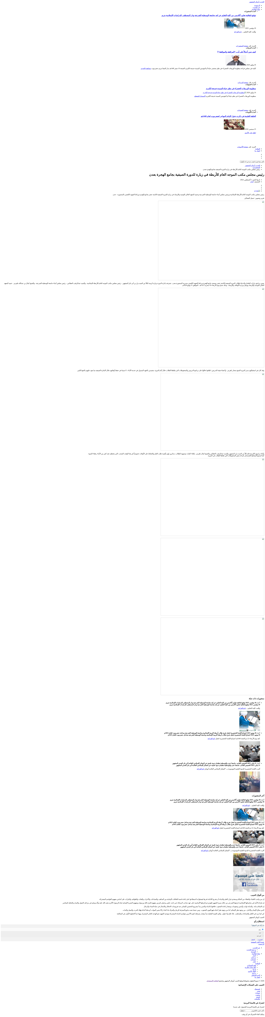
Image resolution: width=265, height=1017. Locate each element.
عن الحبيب (256, 7)
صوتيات (253, 959)
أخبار (252, 182)
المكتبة (257, 149)
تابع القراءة (238, 32)
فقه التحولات (251, 965)
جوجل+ (257, 993)
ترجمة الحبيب (251, 950)
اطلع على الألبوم (250, 133)
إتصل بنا (257, 151)
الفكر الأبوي (252, 971)
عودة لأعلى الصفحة (257, 942)
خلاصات (257, 999)
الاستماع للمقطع (200, 96)
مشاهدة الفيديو (146, 68)
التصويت (260, 939)
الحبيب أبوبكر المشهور (256, 2)
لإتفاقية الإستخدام (213, 981)
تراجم (254, 973)
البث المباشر (255, 975)
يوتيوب (257, 995)
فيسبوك (257, 989)
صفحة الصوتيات (242, 110)
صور (254, 961)
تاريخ (254, 969)
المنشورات (256, 167)
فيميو (258, 997)
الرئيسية (257, 5)
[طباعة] (257, 191)
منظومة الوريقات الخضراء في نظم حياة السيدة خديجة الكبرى (231, 88)
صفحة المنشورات (242, 46)
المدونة (253, 952)
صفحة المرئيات (243, 82)
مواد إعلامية (256, 9)
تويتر (258, 991)
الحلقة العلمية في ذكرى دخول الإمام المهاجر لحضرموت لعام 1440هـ (228, 116)
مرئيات (253, 957)
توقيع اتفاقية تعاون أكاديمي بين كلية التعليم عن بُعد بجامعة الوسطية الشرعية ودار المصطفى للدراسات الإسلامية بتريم (209, 15)
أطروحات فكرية (250, 967)
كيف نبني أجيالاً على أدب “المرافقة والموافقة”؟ (236, 52)
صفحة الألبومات (242, 147)
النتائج (253, 939)
